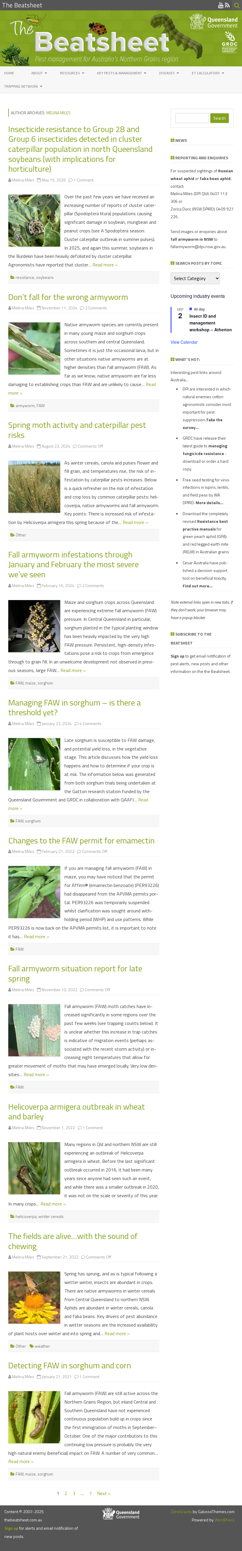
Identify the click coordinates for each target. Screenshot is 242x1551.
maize (30, 683)
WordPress (224, 1520)
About (37, 73)
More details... (209, 502)
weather (42, 1346)
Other (21, 535)
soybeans (45, 277)
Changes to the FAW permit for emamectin (81, 840)
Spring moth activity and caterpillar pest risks (77, 429)
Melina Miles (58, 113)
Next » (104, 1493)
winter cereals (51, 1216)
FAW (41, 405)
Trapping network (21, 86)
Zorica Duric (181, 209)
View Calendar (184, 342)
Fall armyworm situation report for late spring (75, 973)
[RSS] (227, 5)
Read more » (105, 264)
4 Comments (90, 723)
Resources (70, 73)
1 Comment (83, 180)
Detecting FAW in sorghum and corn (69, 1365)
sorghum (45, 683)
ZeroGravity (181, 1511)
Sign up (11, 1528)
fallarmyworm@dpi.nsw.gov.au (198, 246)
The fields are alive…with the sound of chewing (73, 1240)
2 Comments (96, 308)
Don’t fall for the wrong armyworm (68, 296)
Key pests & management (119, 73)
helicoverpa (26, 1216)
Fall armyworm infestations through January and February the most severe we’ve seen (73, 564)
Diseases (167, 73)
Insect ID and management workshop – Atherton (210, 322)
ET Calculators (206, 73)
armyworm (25, 405)
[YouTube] (220, 5)
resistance (25, 277)
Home (9, 73)
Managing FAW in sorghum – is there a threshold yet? (74, 707)
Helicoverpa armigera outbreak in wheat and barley (76, 1111)
